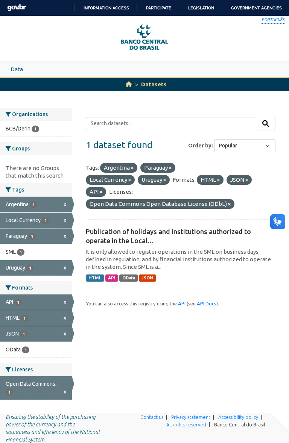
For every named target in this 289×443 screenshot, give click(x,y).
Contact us (151, 417)
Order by (199, 146)
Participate (158, 8)
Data (17, 69)
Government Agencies (256, 8)
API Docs (206, 303)
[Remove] (132, 168)
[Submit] (265, 123)
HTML (94, 278)
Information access (106, 8)
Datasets (154, 84)
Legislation (201, 8)
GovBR (16, 7)
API (112, 278)
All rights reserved (186, 424)
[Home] (129, 84)
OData (128, 278)
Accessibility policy (238, 417)
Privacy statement (190, 417)
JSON (147, 278)
